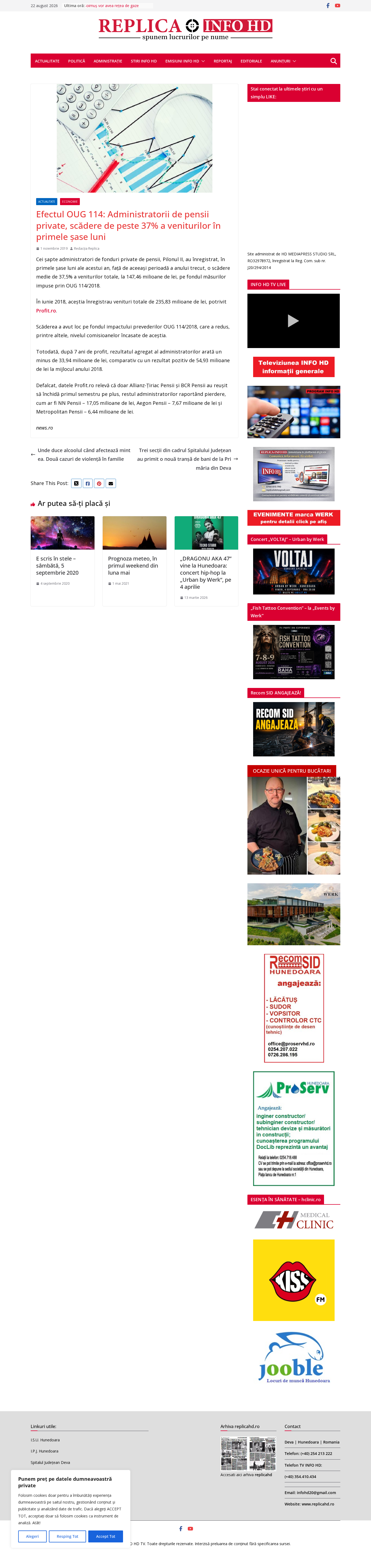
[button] (202, 61)
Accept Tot (105, 1536)
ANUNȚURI (280, 61)
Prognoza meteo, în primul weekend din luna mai (133, 565)
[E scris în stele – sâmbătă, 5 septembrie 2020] (63, 520)
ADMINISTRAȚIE (108, 61)
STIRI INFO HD (144, 61)
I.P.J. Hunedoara (44, 1451)
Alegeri (32, 1536)
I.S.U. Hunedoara (45, 1439)
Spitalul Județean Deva (50, 1462)
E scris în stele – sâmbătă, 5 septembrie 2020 (57, 565)
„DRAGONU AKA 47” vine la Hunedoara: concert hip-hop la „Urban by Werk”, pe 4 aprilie (205, 572)
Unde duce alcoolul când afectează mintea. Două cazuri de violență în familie (84, 454)
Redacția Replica (86, 248)
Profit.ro (46, 310)
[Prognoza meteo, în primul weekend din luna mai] (134, 520)
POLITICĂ (76, 61)
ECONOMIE (70, 202)
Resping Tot (67, 1536)
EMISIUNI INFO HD (182, 61)
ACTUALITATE (47, 61)
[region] (70, 1509)
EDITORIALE (251, 61)
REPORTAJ (223, 61)
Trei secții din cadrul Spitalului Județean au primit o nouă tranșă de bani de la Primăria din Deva (184, 459)
